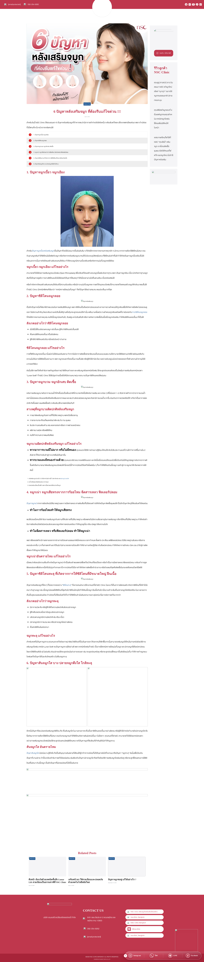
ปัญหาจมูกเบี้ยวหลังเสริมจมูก (43, 251)
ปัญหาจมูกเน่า (32, 503)
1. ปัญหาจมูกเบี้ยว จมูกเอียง (41, 135)
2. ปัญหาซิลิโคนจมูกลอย (40, 140)
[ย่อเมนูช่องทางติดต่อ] (125, 956)
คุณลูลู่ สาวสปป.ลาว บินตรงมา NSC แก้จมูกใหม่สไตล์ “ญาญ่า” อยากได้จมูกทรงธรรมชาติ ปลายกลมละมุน (163, 91)
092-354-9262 (33, 4)
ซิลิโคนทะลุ (67, 585)
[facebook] (186, 4)
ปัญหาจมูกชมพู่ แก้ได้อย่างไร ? (122, 879)
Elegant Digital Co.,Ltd (105, 959)
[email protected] (94, 936)
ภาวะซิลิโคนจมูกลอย (139, 312)
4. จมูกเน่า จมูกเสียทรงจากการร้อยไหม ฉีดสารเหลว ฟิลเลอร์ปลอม (51, 152)
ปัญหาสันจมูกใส (33, 753)
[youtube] (193, 4)
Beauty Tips (87, 104)
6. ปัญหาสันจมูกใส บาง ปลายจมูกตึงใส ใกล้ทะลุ (46, 164)
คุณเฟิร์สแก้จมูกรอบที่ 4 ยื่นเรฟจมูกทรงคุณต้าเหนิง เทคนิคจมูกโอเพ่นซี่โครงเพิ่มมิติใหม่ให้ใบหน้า (163, 118)
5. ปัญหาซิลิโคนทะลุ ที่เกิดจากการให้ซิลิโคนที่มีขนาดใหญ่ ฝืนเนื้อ (50, 158)
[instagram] (189, 4)
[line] (197, 4)
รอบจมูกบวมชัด (64, 478)
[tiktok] (200, 4)
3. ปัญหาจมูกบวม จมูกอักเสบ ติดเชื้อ (43, 146)
